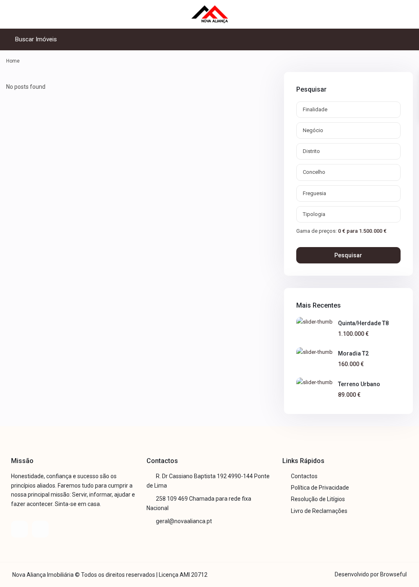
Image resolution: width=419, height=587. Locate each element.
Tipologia (314, 214)
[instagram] (40, 529)
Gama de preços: (316, 231)
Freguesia (314, 193)
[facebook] (19, 529)
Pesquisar (348, 255)
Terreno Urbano (359, 384)
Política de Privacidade (320, 487)
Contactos (304, 476)
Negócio (313, 130)
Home (13, 61)
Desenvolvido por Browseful (371, 574)
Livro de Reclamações (319, 511)
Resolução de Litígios (318, 499)
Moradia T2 (353, 353)
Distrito (311, 151)
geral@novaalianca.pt (184, 521)
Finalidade (315, 109)
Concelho (314, 172)
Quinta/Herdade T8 (363, 323)
